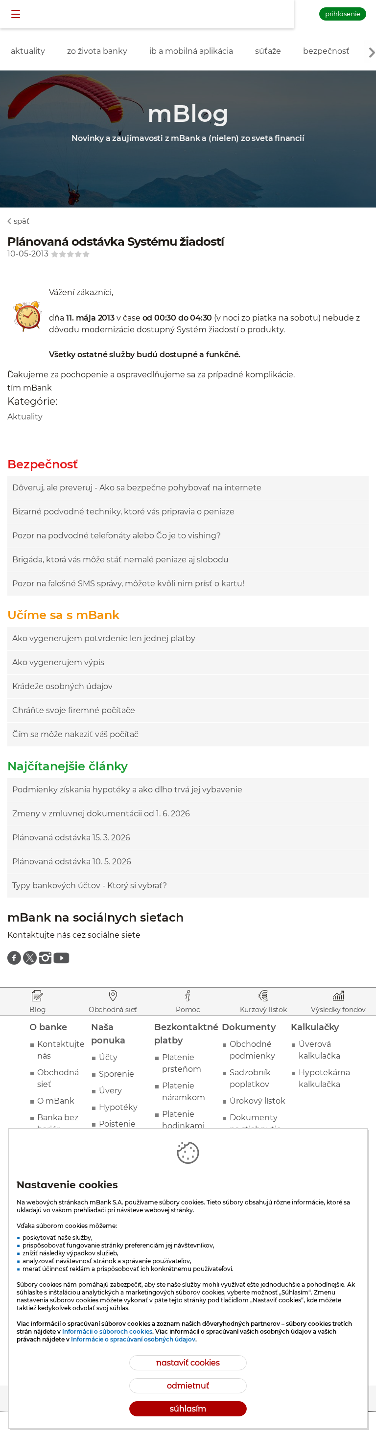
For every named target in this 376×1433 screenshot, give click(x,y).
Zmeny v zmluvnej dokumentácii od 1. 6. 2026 (101, 813)
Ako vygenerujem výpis (58, 662)
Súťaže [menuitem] (268, 51)
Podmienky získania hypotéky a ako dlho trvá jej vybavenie (127, 789)
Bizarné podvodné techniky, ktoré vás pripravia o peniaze (123, 511)
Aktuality (25, 416)
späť (21, 221)
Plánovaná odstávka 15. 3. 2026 (71, 837)
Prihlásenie (342, 14)
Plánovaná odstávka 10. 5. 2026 (71, 861)
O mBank (55, 1101)
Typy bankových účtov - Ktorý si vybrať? (89, 885)
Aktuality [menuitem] (28, 51)
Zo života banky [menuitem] (97, 51)
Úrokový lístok (257, 1101)
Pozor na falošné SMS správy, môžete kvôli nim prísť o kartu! (128, 583)
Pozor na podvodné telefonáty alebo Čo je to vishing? (116, 535)
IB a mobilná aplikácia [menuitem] (191, 51)
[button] (16, 14)
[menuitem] (14, 958)
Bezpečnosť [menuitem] (326, 51)
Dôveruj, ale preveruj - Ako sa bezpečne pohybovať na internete (136, 487)
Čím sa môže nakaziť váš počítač (75, 734)
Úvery (110, 1090)
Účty (108, 1057)
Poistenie (117, 1124)
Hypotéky (118, 1107)
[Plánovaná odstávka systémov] (28, 329)
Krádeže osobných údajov (62, 686)
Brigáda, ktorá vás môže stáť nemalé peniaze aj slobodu (120, 559)
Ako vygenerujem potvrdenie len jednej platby (103, 638)
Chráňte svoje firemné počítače (73, 710)
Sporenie (116, 1074)
